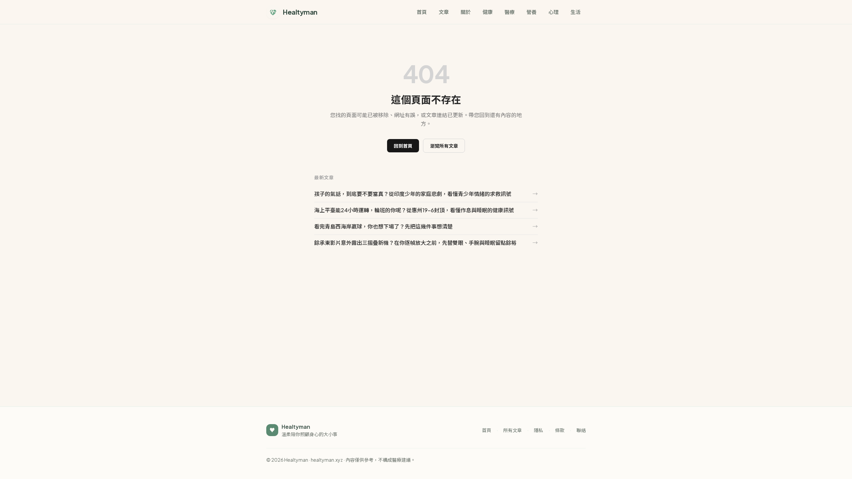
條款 (559, 430)
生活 (575, 12)
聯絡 (581, 430)
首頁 (422, 12)
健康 (488, 12)
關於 (466, 12)
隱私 (538, 430)
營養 (531, 12)
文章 (444, 12)
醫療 (510, 12)
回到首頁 (403, 146)
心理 (553, 12)
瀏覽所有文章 (444, 146)
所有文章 (512, 430)
